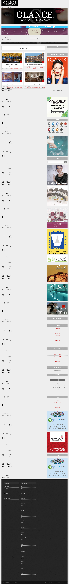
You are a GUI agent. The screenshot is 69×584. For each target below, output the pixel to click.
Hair (27, 43)
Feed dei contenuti (57, 402)
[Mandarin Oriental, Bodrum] (12, 63)
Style (22, 568)
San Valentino (23, 556)
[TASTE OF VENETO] (34, 81)
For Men (22, 510)
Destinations (11, 68)
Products (22, 553)
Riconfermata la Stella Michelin (34, 64)
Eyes (22, 505)
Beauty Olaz (57, 361)
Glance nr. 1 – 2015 (57, 356)
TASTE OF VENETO (34, 83)
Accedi (57, 400)
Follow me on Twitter (57, 371)
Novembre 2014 (57, 340)
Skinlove (17, 43)
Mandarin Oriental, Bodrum (12, 64)
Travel (39, 43)
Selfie (53, 43)
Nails (22, 539)
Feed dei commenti (57, 405)
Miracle (22, 534)
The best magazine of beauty (57, 351)
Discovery (32, 87)
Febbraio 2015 (57, 333)
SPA (35, 43)
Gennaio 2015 (57, 335)
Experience (31, 67)
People (31, 43)
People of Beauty (24, 549)
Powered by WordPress (57, 582)
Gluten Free (48, 43)
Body (22, 488)
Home (3, 43)
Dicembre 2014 (57, 338)
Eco (22, 500)
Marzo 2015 (57, 330)
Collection (23, 493)
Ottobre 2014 (57, 342)
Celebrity (22, 491)
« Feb (57, 393)
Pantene (57, 359)
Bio (21, 486)
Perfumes (22, 43)
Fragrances (23, 512)
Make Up (12, 43)
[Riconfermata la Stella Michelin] (34, 63)
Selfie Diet (23, 558)
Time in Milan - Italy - (34, 25)
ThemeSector (51, 582)
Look (22, 524)
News (19, 68)
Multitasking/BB (24, 537)
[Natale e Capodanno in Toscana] (12, 81)
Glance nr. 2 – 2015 (57, 354)
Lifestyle (34, 67)
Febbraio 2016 (57, 328)
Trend (7, 43)
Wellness (34, 68)
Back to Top (65, 582)
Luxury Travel (16, 68)
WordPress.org (57, 407)
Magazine (58, 43)
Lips (22, 522)
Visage (22, 575)
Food (43, 43)
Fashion (22, 508)
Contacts (64, 43)
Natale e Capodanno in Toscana (12, 83)
